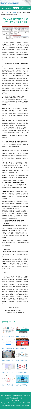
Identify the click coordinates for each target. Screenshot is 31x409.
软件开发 (22, 403)
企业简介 (8, 8)
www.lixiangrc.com (15, 403)
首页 (3, 8)
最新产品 (5, 322)
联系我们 (22, 8)
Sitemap (26, 405)
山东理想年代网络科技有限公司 (10, 3)
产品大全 (15, 8)
